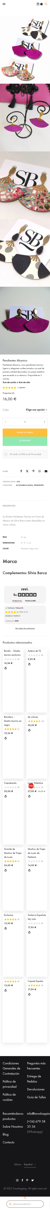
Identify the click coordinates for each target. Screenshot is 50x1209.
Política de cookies (9, 1097)
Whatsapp (26, 440)
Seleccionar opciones (29, 664)
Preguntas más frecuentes (36, 1066)
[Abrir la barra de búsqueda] (46, 4)
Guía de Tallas (36, 1097)
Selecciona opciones (5, 991)
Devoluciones (36, 1089)
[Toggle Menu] (4, 4)
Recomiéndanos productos (13, 1116)
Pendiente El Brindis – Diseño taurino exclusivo (12, 651)
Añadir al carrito (25, 432)
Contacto (8, 1142)
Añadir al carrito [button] (5, 668)
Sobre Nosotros (13, 1127)
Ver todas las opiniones (25, 628)
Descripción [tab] (9, 505)
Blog (6, 1134)
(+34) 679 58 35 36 (36, 1124)
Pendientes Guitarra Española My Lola (37, 915)
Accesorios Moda (24, 485)
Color (6, 409)
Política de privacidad (10, 1084)
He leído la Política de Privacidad (25, 454)
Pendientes (39, 485)
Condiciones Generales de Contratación (11, 1068)
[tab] (17, 601)
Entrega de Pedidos (34, 1078)
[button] (25, 440)
